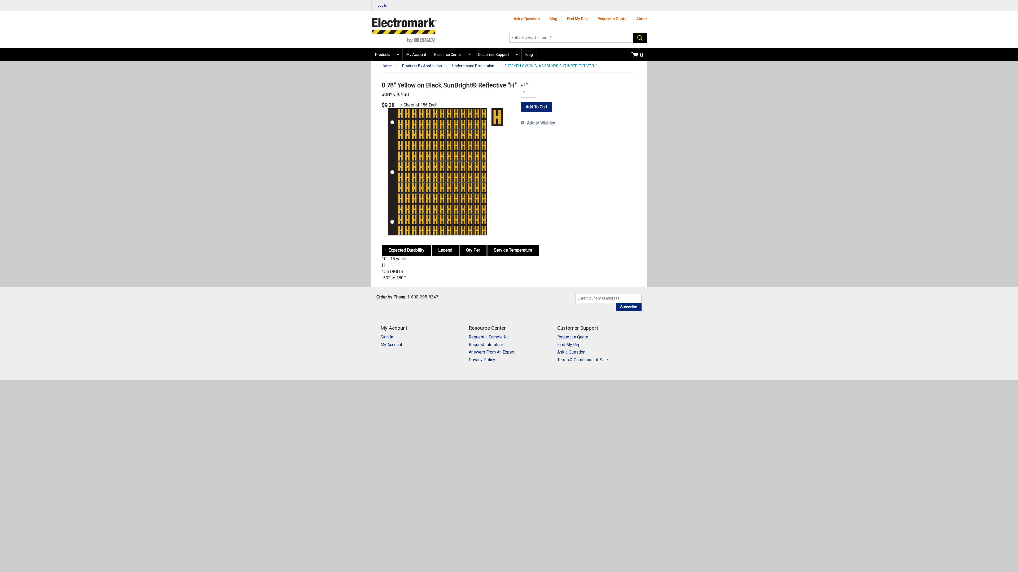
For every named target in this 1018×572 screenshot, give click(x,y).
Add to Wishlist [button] (541, 123)
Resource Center (448, 54)
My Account (416, 54)
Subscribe (628, 307)
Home (387, 66)
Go (640, 38)
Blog (553, 19)
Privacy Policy (482, 359)
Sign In (386, 336)
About (641, 19)
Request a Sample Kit (489, 336)
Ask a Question (527, 19)
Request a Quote (612, 19)
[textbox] (570, 38)
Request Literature (486, 344)
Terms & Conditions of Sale (582, 359)
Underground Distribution (473, 66)
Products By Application (422, 66)
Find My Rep (577, 19)
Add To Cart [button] (536, 106)
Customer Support (493, 54)
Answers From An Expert (492, 352)
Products (382, 54)
